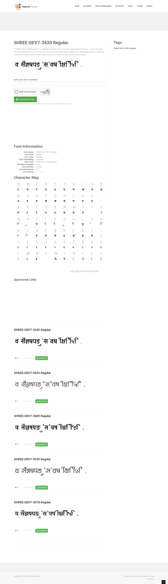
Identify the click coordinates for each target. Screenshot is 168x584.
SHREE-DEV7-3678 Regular (32, 502)
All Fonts (87, 6)
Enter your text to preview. (26, 79)
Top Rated (119, 6)
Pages (152, 576)
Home (77, 6)
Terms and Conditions (141, 576)
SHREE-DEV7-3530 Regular (32, 459)
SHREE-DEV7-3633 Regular (32, 373)
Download (42, 358)
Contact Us (150, 579)
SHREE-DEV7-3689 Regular (32, 416)
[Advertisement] (84, 20)
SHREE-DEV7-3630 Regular (32, 330)
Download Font (26, 99)
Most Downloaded (103, 6)
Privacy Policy (128, 576)
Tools (130, 6)
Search (149, 6)
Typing (140, 6)
